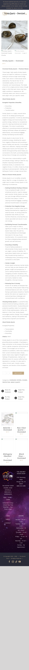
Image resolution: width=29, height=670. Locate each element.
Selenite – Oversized (7, 429)
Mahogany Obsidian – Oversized (7, 457)
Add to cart (18, 373)
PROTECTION (6, 382)
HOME (8, 516)
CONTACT (8, 523)
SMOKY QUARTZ (15, 382)
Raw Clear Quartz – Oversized (21, 430)
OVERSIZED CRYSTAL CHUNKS (18, 380)
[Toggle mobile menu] (26, 14)
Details (8, 419)
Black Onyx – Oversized (21, 456)
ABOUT (8, 519)
